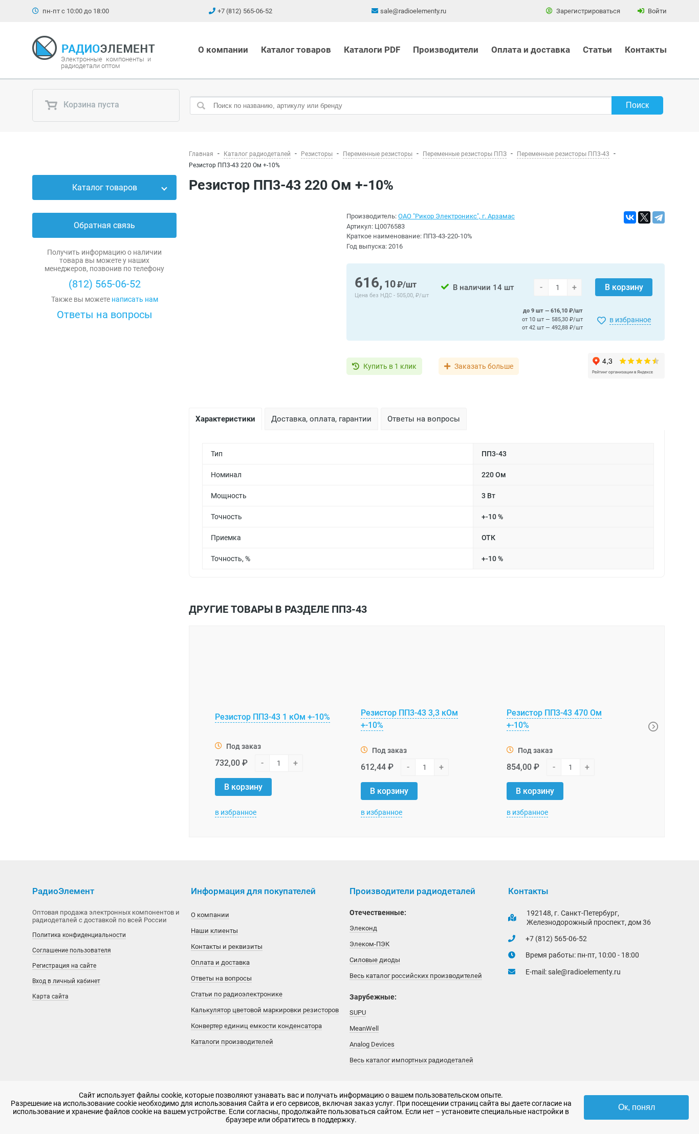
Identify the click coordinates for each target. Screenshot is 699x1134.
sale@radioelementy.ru (413, 11)
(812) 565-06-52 (105, 284)
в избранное (630, 320)
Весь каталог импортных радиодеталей (411, 1060)
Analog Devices (372, 1044)
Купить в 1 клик (390, 366)
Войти (656, 11)
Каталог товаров (296, 50)
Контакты (646, 50)
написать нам (135, 299)
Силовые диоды (375, 960)
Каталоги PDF (372, 50)
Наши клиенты (214, 931)
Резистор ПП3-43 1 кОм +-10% (272, 717)
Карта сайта (50, 996)
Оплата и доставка (530, 50)
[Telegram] (658, 217)
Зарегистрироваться (587, 11)
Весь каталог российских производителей (416, 976)
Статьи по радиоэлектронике (236, 994)
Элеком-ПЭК (369, 944)
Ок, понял (636, 1107)
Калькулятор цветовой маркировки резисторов (265, 1010)
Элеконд (363, 928)
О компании (223, 50)
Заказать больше (483, 366)
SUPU (358, 1012)
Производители (445, 50)
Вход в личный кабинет (66, 981)
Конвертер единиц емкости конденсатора (256, 1026)
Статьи (597, 50)
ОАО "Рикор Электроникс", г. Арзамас (456, 216)
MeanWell (364, 1028)
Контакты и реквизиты (227, 946)
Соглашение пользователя (71, 950)
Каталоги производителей (232, 1042)
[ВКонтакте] (630, 217)
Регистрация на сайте (64, 965)
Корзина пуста (90, 105)
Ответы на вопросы (104, 314)
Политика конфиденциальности (79, 935)
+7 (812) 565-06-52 (244, 11)
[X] (644, 217)
